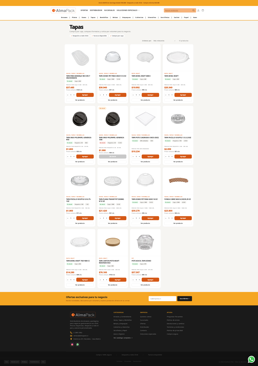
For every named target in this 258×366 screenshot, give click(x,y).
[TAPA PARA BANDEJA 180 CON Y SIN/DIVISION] (80, 57)
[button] (128, 10)
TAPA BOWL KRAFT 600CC (141, 76)
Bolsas (115, 17)
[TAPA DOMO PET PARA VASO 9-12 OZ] (112, 57)
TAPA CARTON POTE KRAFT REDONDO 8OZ (109, 262)
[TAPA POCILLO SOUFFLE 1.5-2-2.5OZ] (178, 119)
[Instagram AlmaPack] (72, 344)
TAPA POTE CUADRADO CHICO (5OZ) (145, 137)
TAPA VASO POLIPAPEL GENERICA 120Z (111, 138)
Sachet (176, 17)
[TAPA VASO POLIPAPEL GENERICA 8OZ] (80, 119)
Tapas (93, 17)
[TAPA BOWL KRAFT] (178, 57)
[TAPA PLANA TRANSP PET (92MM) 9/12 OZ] (112, 180)
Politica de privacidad (175, 330)
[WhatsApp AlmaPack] (77, 344)
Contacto (143, 330)
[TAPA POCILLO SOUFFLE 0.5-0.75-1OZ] (80, 180)
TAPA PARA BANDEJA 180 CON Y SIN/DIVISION (78, 77)
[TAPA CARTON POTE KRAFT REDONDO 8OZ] (112, 242)
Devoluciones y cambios (175, 324)
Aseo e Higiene (119, 334)
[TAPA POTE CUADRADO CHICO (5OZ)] (145, 119)
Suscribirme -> (184, 299)
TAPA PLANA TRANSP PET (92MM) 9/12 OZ (111, 200)
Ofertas (143, 324)
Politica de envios (173, 320)
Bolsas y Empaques (121, 324)
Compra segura (172, 334)
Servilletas (165, 17)
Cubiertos (139, 17)
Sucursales (144, 320)
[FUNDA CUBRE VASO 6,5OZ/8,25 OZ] (178, 180)
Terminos (119, 361)
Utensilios (152, 17)
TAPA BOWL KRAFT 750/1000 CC (78, 261)
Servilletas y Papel (120, 330)
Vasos (84, 17)
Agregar (85, 95)
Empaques (126, 17)
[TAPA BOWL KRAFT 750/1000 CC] (80, 242)
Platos (74, 17)
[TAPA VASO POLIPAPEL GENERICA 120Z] (112, 119)
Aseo (195, 17)
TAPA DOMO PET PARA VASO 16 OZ (144, 199)
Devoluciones (137, 361)
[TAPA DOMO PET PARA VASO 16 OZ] (145, 180)
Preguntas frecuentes (175, 317)
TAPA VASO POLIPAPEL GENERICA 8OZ (78, 138)
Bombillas (104, 17)
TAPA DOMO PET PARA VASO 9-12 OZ (112, 76)
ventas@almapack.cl (80, 336)
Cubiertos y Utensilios (122, 327)
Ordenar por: (147, 41)
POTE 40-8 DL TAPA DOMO (141, 261)
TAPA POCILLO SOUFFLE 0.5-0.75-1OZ (78, 200)
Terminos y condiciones (175, 327)
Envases (64, 17)
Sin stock (112, 156)
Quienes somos (145, 317)
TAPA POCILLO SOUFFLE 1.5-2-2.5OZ (177, 137)
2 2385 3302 (77, 333)
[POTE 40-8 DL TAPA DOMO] (145, 242)
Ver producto (80, 100)
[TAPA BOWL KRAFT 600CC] (145, 57)
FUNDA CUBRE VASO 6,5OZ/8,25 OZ (177, 199)
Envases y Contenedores (122, 317)
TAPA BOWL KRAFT (171, 76)
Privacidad (127, 361)
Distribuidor (144, 327)
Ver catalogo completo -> (123, 338)
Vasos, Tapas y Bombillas (123, 320)
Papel (186, 17)
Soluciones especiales (148, 334)
